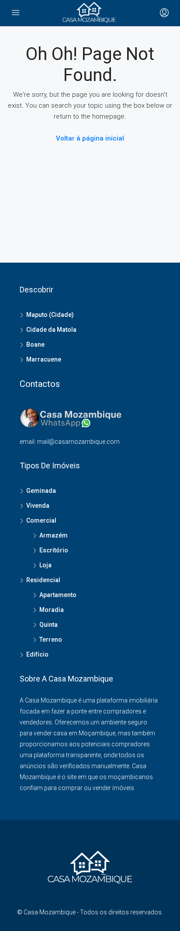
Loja (45, 565)
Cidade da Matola (51, 329)
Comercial (41, 520)
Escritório (53, 550)
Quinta (48, 624)
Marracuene (43, 359)
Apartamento (57, 594)
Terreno (50, 639)
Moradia (51, 609)
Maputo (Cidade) (50, 314)
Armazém (53, 535)
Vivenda (37, 505)
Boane (35, 344)
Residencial (43, 579)
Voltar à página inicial (90, 138)
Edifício (37, 654)
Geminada (41, 490)
